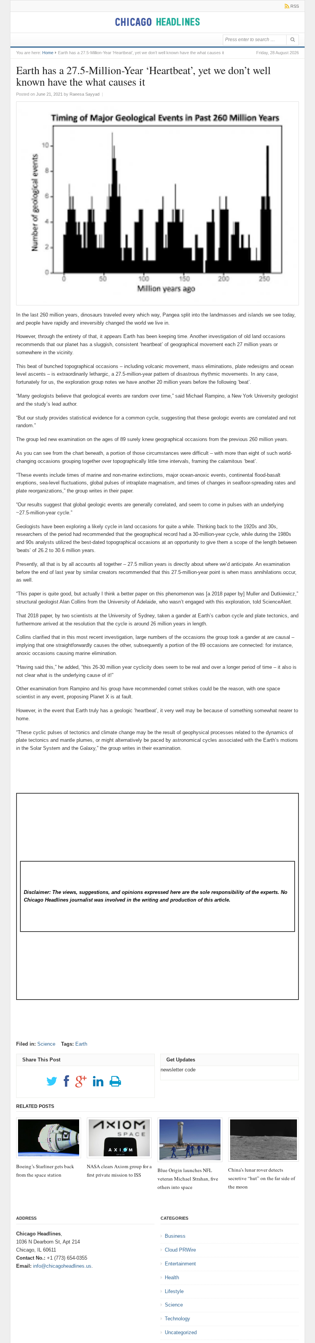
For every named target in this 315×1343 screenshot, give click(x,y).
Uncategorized (181, 1332)
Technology (177, 1318)
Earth (81, 1044)
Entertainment (180, 1264)
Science (46, 1044)
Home (47, 52)
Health (172, 1277)
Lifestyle (174, 1291)
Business (175, 1236)
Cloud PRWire (180, 1250)
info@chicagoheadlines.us (62, 1266)
